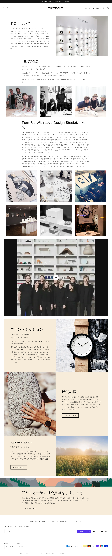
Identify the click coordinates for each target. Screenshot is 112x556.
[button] (4, 8)
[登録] (34, 531)
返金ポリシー (29, 553)
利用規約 (48, 553)
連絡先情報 (62, 553)
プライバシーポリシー (39, 553)
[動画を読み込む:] (56, 277)
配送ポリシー (55, 553)
